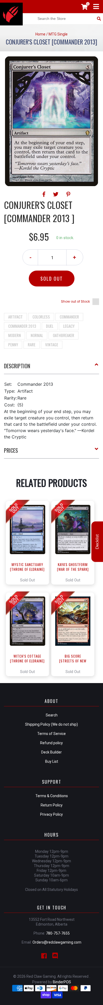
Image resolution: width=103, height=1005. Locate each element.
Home (40, 34)
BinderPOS (62, 982)
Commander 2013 (22, 326)
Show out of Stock (75, 301)
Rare (31, 344)
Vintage (51, 344)
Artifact (15, 317)
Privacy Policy (51, 814)
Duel (49, 326)
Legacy (68, 326)
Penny (13, 344)
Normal (37, 335)
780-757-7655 (58, 933)
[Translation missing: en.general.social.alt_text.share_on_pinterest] (68, 194)
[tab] (51, 368)
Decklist (97, 541)
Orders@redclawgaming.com (56, 942)
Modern (14, 335)
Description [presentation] (17, 366)
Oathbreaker (63, 335)
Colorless (41, 317)
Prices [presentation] (11, 450)
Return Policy (52, 805)
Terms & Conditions (51, 796)
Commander (69, 317)
